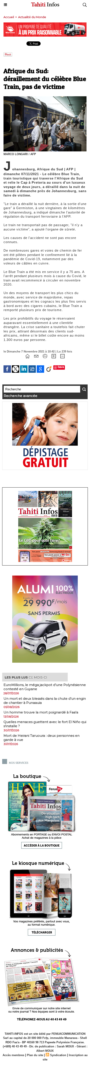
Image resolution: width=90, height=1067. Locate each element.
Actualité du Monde (32, 17)
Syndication (58, 1055)
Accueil (8, 17)
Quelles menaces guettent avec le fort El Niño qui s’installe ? (44, 724)
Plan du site (35, 1055)
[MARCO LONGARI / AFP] (45, 98)
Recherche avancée (20, 396)
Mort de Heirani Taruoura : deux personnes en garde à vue (41, 737)
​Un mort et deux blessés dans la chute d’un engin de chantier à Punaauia (44, 700)
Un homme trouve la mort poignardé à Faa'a (40, 712)
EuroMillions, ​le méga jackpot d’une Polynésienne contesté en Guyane (44, 687)
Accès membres (13, 1055)
